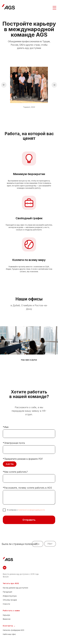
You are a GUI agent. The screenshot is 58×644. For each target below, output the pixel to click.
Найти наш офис (9, 634)
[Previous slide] (1, 340)
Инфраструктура (10, 596)
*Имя (5, 427)
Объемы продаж (10, 600)
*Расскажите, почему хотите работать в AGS (27, 487)
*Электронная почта (14, 443)
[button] (37, 544)
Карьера (6, 615)
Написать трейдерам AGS (13, 630)
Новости (6, 604)
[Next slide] (56, 340)
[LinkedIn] (4, 567)
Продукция (7, 592)
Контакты (8, 626)
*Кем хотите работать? (15, 471)
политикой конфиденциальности (31, 510)
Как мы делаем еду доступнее (15, 588)
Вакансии (6, 619)
